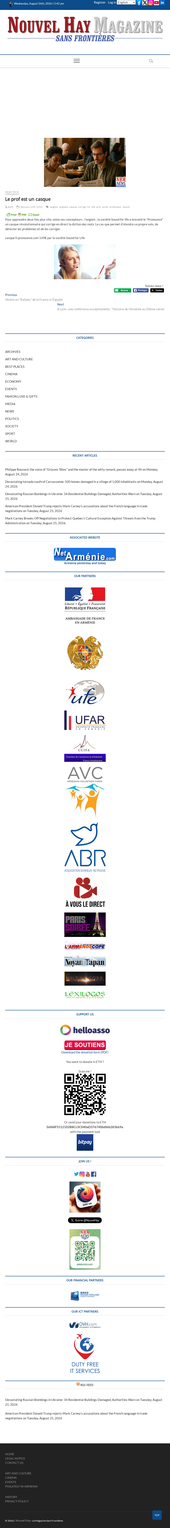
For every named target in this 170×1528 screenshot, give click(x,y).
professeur (115, 206)
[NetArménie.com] (85, 550)
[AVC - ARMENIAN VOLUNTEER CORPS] (85, 769)
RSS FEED (86, 1385)
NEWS (9, 411)
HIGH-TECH (12, 192)
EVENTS (11, 389)
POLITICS (12, 419)
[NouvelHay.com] (10, 3)
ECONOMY (13, 381)
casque (73, 206)
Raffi (10, 206)
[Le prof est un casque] (85, 162)
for (89, 206)
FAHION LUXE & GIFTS (21, 396)
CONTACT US (14, 1462)
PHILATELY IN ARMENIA (21, 1486)
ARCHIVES (12, 351)
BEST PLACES (14, 366)
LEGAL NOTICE (15, 1458)
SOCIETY (11, 426)
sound (126, 206)
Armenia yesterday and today (85, 563)
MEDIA (10, 404)
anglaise (63, 206)
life (93, 206)
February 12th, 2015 (30, 206)
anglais (54, 206)
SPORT (10, 433)
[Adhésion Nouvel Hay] (85, 1027)
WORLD (11, 441)
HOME (9, 1454)
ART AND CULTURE (19, 359)
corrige (82, 206)
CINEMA (11, 374)
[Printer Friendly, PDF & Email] (22, 214)
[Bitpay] (85, 1136)
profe (105, 206)
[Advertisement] (85, 98)
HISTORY (11, 1497)
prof (98, 206)
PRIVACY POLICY (17, 1501)
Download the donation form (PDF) (84, 1052)
